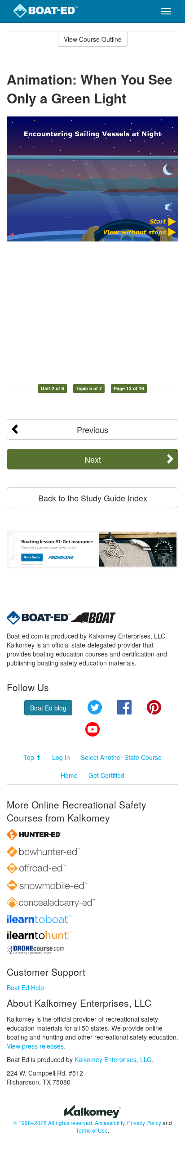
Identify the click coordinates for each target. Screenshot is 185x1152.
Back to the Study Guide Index (92, 498)
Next (92, 459)
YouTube (92, 729)
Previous (92, 429)
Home (69, 775)
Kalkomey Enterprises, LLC (113, 1059)
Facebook (124, 707)
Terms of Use (92, 1130)
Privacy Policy (144, 1122)
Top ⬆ (32, 757)
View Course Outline (93, 39)
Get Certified (106, 775)
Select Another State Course (121, 757)
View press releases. (36, 1045)
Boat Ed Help (25, 987)
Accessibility (109, 1122)
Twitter (95, 707)
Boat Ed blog (48, 707)
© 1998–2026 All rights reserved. (53, 1122)
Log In (61, 757)
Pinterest (154, 707)
